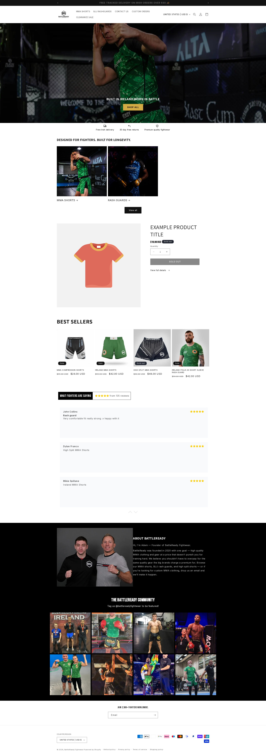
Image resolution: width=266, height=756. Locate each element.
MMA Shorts (66, 200)
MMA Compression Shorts (70, 370)
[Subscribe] (155, 715)
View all (133, 210)
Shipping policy (156, 749)
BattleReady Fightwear (73, 750)
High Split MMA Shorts (146, 370)
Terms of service (140, 749)
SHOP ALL (133, 107)
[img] (102, 395)
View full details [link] (158, 270)
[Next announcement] (208, 3)
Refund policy (109, 749)
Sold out (175, 261)
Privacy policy (124, 749)
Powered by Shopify (92, 750)
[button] (194, 14)
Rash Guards (117, 200)
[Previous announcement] (58, 3)
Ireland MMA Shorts (106, 370)
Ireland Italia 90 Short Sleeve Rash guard (188, 371)
